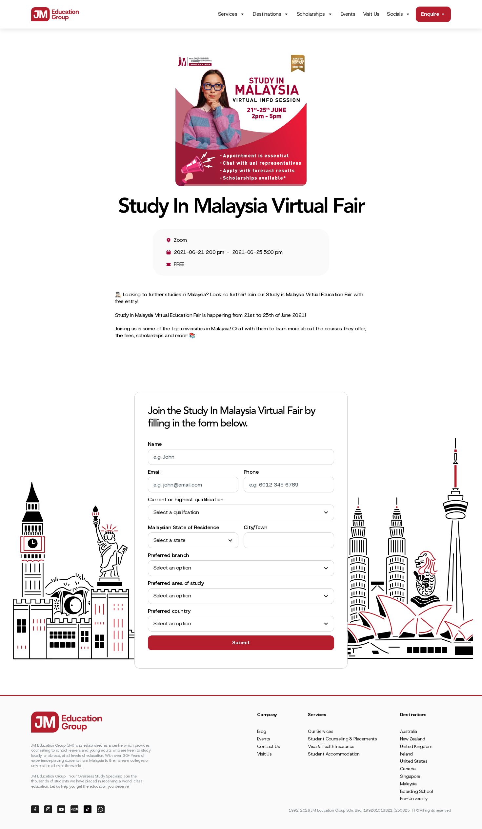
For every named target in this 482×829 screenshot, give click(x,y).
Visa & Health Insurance (331, 746)
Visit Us (371, 13)
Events (348, 13)
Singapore (410, 776)
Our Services (320, 731)
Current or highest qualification (186, 499)
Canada (407, 769)
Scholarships (311, 14)
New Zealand (412, 739)
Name (155, 444)
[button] (241, 512)
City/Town (256, 527)
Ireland (406, 754)
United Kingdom (416, 746)
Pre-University (414, 798)
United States (413, 761)
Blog (261, 731)
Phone (251, 472)
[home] (55, 14)
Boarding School (416, 791)
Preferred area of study (176, 583)
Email (154, 472)
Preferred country (169, 611)
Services (227, 14)
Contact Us (268, 746)
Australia (408, 731)
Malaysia (408, 784)
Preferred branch (168, 555)
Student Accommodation (333, 754)
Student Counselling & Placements (342, 739)
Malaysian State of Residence (183, 527)
